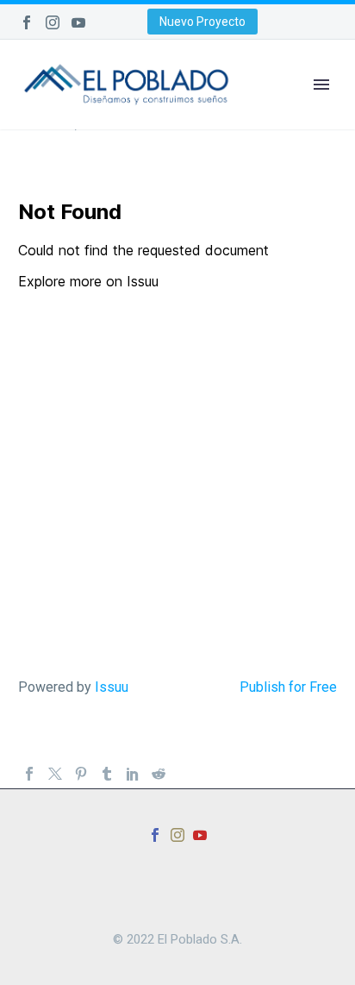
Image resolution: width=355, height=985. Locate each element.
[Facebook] (27, 22)
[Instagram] (52, 22)
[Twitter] (55, 774)
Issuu (111, 687)
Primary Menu (321, 84)
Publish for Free (288, 687)
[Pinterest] (81, 774)
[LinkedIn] (133, 774)
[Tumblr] (107, 774)
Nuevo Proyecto (202, 21)
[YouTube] (78, 22)
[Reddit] (158, 774)
